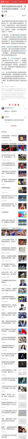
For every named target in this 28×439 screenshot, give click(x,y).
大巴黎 (13, 58)
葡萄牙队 (24, 51)
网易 (2, 2)
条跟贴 (14, 126)
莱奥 (12, 47)
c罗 (3, 72)
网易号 (7, 2)
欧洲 (16, 37)
